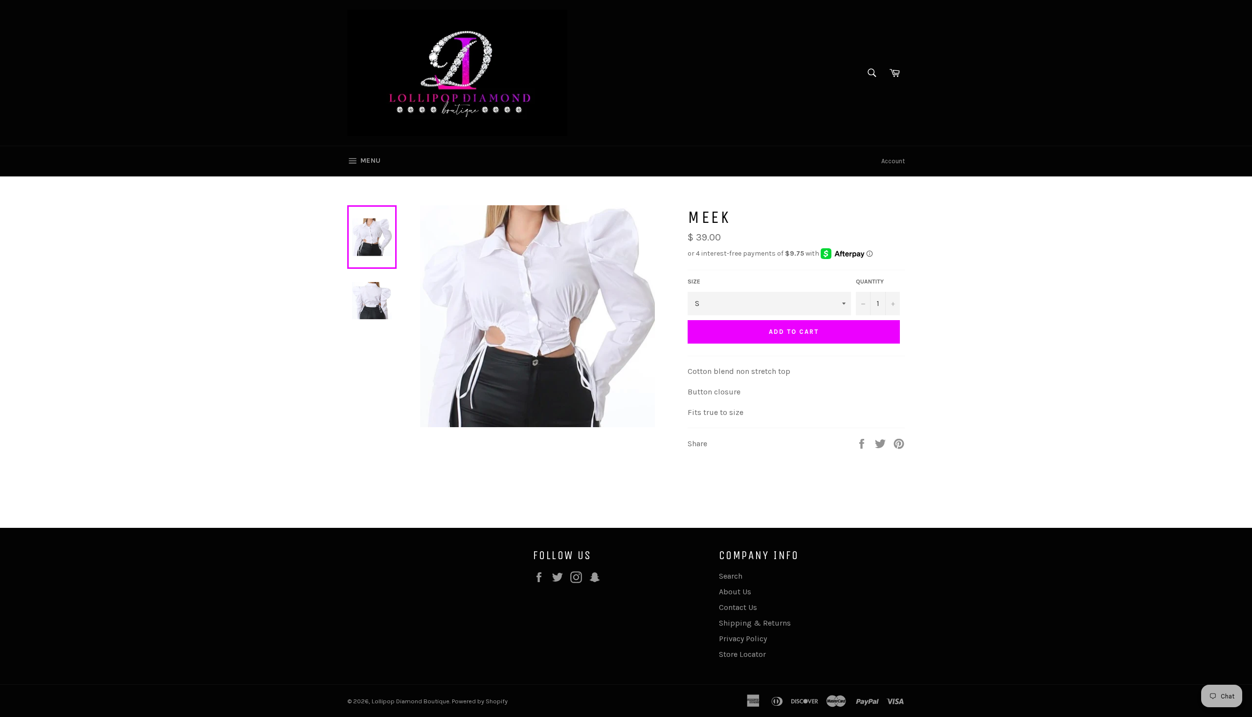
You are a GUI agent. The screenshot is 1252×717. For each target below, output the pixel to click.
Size (694, 281)
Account (893, 161)
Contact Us (738, 607)
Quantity (870, 281)
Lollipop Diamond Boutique (410, 701)
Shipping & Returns (755, 623)
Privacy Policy (743, 638)
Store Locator (742, 654)
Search (730, 576)
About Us (735, 591)
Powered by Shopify (480, 701)
